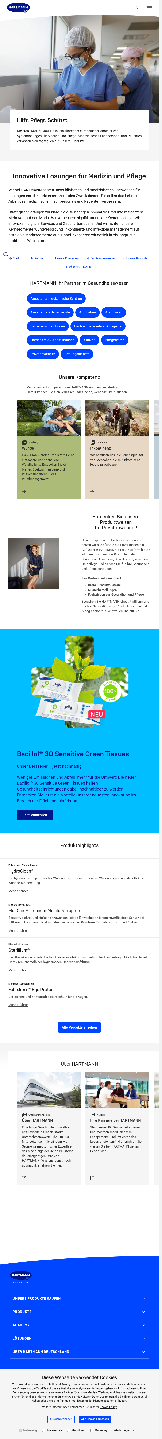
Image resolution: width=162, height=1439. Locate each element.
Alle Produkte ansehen (79, 1027)
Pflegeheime (115, 340)
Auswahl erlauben (61, 1419)
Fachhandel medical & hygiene (98, 326)
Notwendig (30, 1430)
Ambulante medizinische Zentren (56, 299)
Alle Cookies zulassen (95, 1419)
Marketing (101, 1430)
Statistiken (78, 1430)
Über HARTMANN (80, 266)
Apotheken (87, 312)
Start (16, 258)
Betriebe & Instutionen (48, 326)
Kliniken (89, 340)
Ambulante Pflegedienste (50, 312)
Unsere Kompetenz (67, 258)
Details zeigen (122, 1430)
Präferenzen (54, 1430)
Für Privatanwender (103, 258)
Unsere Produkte (136, 258)
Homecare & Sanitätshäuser (52, 340)
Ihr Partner (37, 258)
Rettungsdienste (76, 354)
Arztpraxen (114, 312)
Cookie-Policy (108, 1407)
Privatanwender (43, 354)
